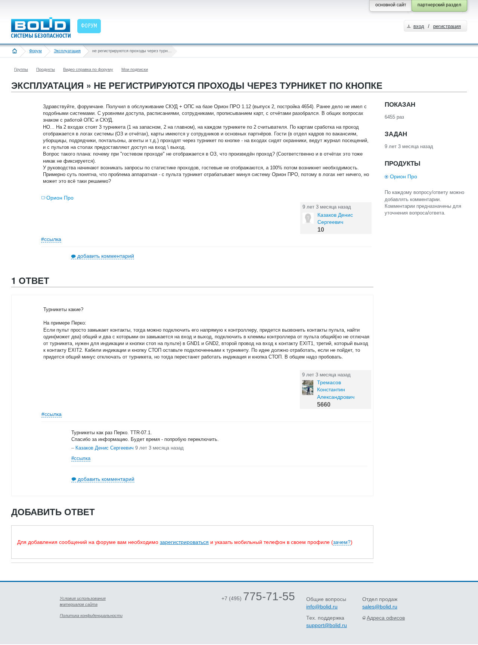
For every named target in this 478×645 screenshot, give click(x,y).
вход (418, 26)
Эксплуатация (67, 50)
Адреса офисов (386, 618)
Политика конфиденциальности (91, 615)
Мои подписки (134, 69)
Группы (21, 69)
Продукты (45, 69)
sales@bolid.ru (379, 607)
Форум (35, 50)
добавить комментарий (105, 256)
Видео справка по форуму (88, 69)
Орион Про (60, 198)
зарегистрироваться (184, 542)
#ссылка (51, 239)
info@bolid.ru (322, 607)
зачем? (342, 542)
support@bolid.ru (326, 625)
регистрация (447, 26)
